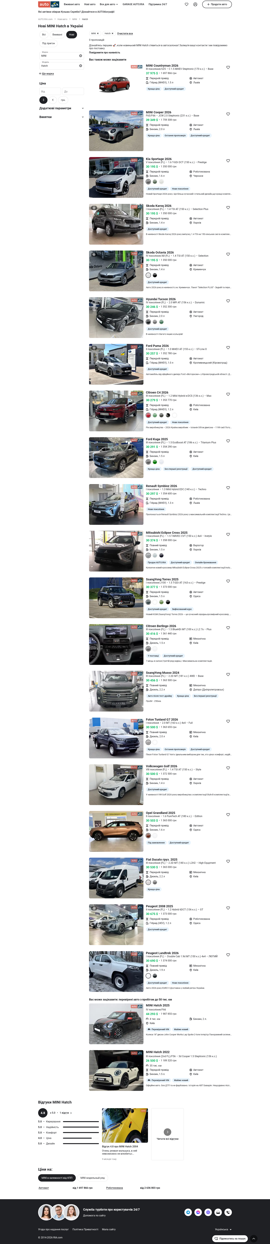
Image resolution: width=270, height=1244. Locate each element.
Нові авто (89, 4)
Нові (71, 34)
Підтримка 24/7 (158, 4)
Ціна (42, 83)
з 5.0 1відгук (59, 1112)
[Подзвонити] (228, 1212)
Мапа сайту (109, 1229)
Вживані (57, 34)
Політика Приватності (85, 1229)
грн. (63, 100)
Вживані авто (72, 4)
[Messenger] (198, 1212)
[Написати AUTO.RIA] (218, 1212)
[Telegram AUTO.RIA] (188, 1212)
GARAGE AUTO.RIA (133, 4)
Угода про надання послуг (53, 1229)
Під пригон (48, 43)
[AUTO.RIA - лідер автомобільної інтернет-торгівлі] (48, 4)
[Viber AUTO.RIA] (208, 1212)
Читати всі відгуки (167, 1138)
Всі (44, 34)
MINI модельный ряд (92, 1177)
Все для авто (107, 4)
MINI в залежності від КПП (57, 1177)
